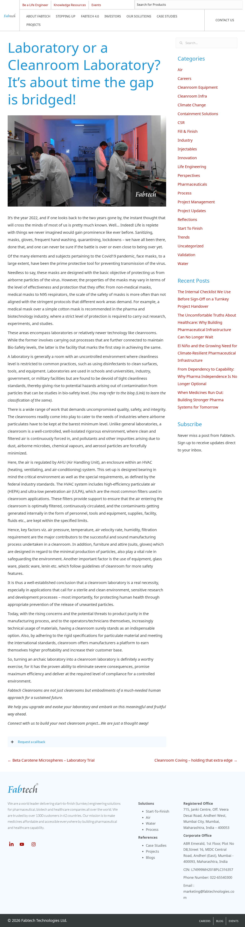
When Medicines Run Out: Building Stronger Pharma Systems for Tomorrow (201, 400)
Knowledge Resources (70, 5)
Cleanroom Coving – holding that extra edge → (195, 760)
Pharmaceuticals (192, 184)
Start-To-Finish (157, 811)
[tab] (87, 742)
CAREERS (205, 921)
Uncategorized (190, 246)
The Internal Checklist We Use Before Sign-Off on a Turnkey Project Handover (204, 299)
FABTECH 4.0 (90, 16)
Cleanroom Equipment (198, 87)
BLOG (219, 921)
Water (183, 263)
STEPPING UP (65, 16)
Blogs (150, 857)
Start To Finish (190, 228)
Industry (185, 140)
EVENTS (233, 921)
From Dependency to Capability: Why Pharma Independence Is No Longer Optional (207, 376)
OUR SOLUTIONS (139, 16)
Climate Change (192, 104)
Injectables (187, 149)
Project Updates (192, 210)
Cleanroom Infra (192, 96)
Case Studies (156, 845)
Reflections (187, 219)
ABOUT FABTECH (38, 16)
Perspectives (189, 175)
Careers (184, 78)
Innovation (187, 157)
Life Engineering (192, 166)
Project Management (196, 201)
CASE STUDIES (167, 16)
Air (180, 69)
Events (96, 5)
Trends (184, 237)
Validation (186, 254)
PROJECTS (33, 25)
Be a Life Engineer (35, 5)
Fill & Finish (188, 131)
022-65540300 (221, 877)
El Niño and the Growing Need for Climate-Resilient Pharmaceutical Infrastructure (207, 353)
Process (185, 193)
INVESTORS (113, 16)
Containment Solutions (198, 113)
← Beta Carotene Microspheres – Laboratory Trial (51, 760)
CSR (181, 122)
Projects (152, 851)
